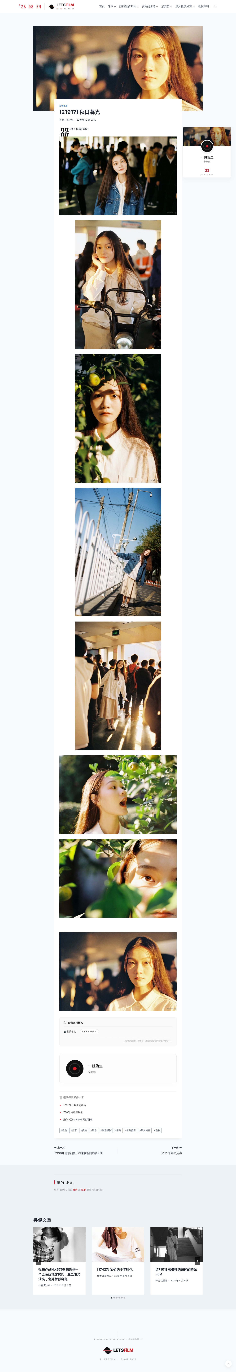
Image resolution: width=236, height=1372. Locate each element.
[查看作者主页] (207, 146)
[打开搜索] (215, 6)
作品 (69, 1119)
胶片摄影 (130, 1130)
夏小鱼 (47, 1285)
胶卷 (94, 1130)
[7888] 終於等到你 (73, 1112)
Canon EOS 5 (89, 1031)
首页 (102, 6)
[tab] (111, 1298)
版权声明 (203, 6)
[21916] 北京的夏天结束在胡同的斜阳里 (78, 1150)
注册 (83, 1189)
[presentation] (59, 1244)
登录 (75, 1189)
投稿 (65, 1119)
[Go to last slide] (38, 1261)
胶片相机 (145, 1130)
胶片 (118, 1130)
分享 (74, 1130)
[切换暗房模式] (228, 1363)
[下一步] (197, 1261)
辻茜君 (164, 1280)
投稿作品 (63, 105)
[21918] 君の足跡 (171, 1150)
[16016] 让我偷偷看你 (74, 1105)
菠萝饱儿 (106, 1275)
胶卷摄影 (106, 1130)
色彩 (157, 1130)
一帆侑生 (68, 119)
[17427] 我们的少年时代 (115, 1269)
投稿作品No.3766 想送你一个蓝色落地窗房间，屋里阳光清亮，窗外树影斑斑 (59, 1274)
